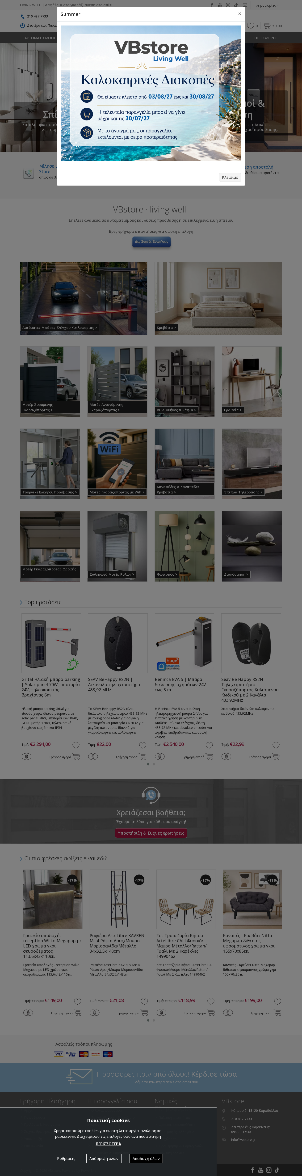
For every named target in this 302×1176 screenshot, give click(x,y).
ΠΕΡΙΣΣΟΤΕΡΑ (108, 1143)
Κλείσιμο (230, 177)
